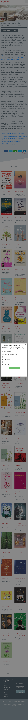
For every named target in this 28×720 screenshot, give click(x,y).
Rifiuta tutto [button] (14, 370)
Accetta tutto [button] (14, 368)
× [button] (25, 344)
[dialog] (14, 360)
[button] (14, 374)
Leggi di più (9, 351)
